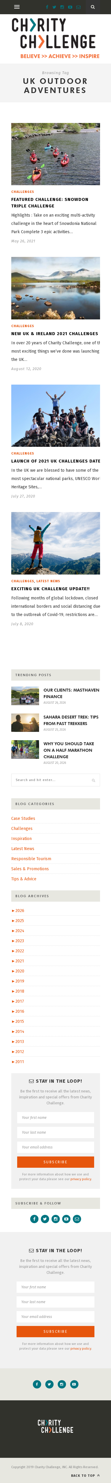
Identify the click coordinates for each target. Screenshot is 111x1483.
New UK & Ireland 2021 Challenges (54, 333)
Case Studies (23, 818)
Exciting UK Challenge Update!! (50, 588)
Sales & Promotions (30, 868)
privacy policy (80, 1179)
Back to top (83, 1476)
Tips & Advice (23, 879)
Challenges (22, 192)
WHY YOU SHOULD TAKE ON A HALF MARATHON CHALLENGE (69, 750)
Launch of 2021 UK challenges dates (57, 461)
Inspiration (21, 838)
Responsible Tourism (31, 858)
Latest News (48, 581)
